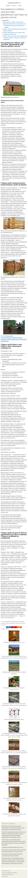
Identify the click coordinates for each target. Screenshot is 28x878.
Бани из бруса (14, 3)
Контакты (3, 872)
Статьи (20, 5)
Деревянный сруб (8, 621)
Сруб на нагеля (3, 624)
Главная (8, 5)
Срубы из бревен (12, 623)
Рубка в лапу (22, 623)
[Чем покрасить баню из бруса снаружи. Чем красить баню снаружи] (14, 812)
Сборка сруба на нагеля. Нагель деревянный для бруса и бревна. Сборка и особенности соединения (15, 37)
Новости (14, 5)
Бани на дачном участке (16, 621)
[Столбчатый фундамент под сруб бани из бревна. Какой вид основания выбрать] (14, 780)
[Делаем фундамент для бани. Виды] (14, 717)
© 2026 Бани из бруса (6, 870)
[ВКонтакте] (8, 627)
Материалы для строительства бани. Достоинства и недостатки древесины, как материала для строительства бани (13, 827)
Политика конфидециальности (7, 874)
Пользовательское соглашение (11, 872)
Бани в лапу (18, 623)
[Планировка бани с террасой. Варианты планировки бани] (14, 686)
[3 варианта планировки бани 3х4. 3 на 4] (14, 640)
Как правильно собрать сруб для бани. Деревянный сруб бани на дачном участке (14, 23)
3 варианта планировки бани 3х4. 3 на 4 (12, 847)
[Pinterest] (14, 627)
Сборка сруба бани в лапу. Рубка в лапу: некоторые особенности (14, 33)
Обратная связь (5, 876)
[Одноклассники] (19, 627)
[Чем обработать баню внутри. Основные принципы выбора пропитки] (14, 796)
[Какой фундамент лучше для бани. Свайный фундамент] (14, 670)
